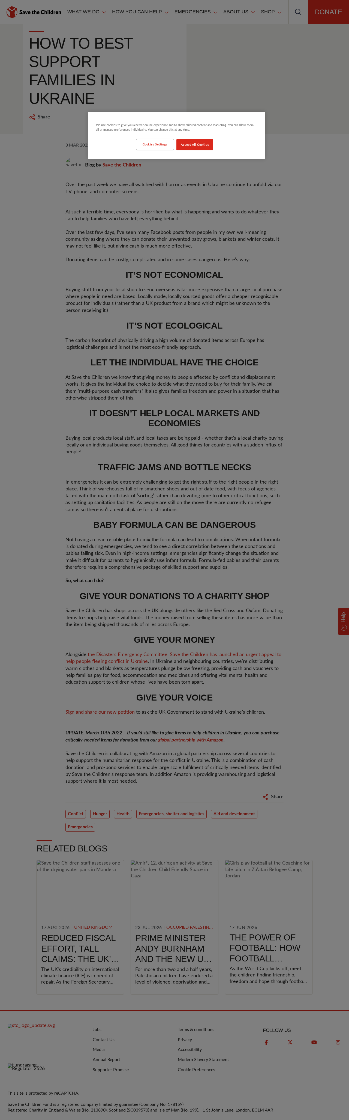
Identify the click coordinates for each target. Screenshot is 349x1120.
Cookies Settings (155, 144)
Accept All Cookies (195, 144)
